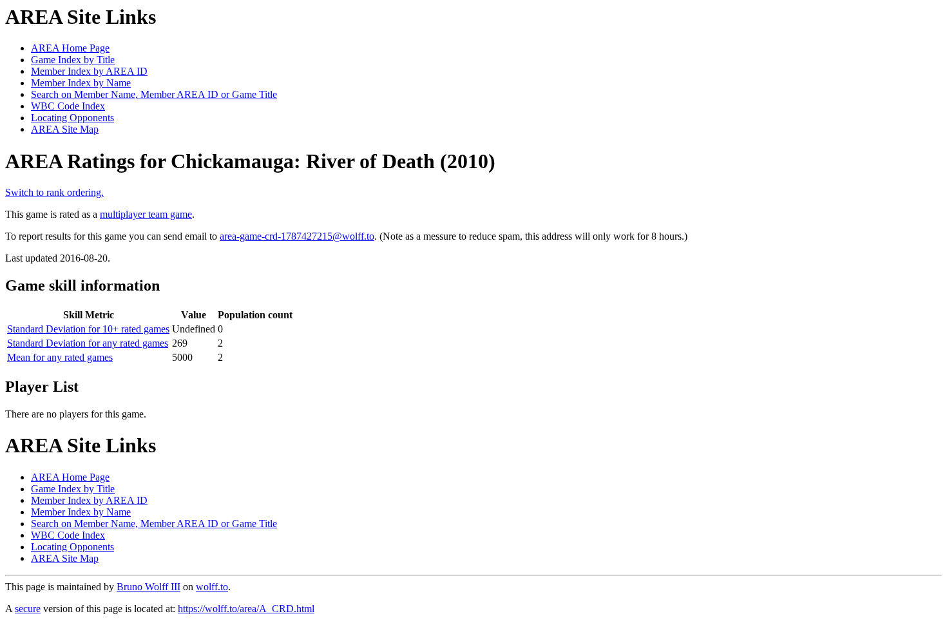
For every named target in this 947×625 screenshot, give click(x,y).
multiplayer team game (146, 214)
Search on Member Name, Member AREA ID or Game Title (154, 94)
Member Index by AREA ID (89, 71)
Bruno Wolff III (148, 586)
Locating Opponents (72, 117)
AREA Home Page (70, 48)
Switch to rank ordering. (54, 192)
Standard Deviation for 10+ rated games (88, 328)
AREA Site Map (65, 129)
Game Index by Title (73, 59)
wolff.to (212, 586)
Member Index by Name (81, 82)
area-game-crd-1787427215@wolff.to (297, 236)
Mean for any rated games (60, 357)
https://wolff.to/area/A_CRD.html (246, 608)
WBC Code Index (68, 106)
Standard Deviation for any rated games (87, 343)
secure (28, 608)
